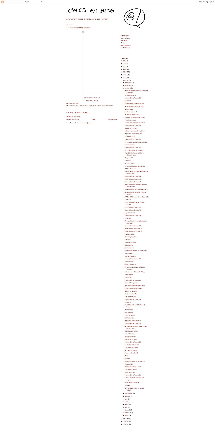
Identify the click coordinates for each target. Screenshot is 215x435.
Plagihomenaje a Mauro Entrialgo (134, 103)
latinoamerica (83, 105)
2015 (125, 66)
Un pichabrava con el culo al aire (134, 106)
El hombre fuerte (130, 145)
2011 (125, 77)
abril (126, 407)
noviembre (128, 85)
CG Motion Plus (129, 318)
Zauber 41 (128, 199)
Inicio (93, 119)
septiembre (128, 393)
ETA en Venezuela (130, 334)
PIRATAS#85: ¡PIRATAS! (132, 382)
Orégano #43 (129, 245)
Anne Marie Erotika (130, 242)
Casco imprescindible (131, 347)
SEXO (99, 19)
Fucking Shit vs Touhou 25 (133, 280)
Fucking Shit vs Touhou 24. (133, 299)
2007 (125, 424)
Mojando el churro (130, 336)
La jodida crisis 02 (130, 136)
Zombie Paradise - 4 (131, 112)
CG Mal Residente (130, 169)
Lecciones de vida (130, 95)
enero (127, 415)
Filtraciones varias (130, 120)
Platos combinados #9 (131, 353)
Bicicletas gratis (129, 248)
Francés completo (130, 296)
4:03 (77, 103)
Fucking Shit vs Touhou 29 (133, 176)
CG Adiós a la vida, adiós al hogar (135, 117)
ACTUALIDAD (70, 19)
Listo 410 (127, 385)
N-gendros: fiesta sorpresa (133, 320)
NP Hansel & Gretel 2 (131, 350)
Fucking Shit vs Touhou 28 (133, 215)
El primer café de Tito (131, 294)
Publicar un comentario (73, 116)
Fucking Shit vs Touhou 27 (133, 226)
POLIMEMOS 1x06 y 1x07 (133, 367)
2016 (125, 63)
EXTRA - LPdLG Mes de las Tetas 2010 (137, 197)
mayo (127, 404)
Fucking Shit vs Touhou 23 (133, 323)
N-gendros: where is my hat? (133, 133)
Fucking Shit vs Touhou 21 (133, 375)
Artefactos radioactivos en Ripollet (135, 123)
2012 (125, 74)
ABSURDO (105, 19)
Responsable (129, 309)
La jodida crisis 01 (130, 213)
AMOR (94, 19)
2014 (125, 69)
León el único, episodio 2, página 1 (135, 131)
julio (126, 399)
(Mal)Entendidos (129, 234)
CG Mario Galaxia (130, 256)
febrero (127, 412)
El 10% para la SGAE (131, 331)
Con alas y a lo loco (130, 369)
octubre (127, 88)
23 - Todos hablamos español (78, 28)
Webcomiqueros (126, 45)
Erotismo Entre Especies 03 (133, 179)
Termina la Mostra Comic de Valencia (136, 142)
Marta (126, 355)
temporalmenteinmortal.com (92, 97)
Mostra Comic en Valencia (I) (133, 231)
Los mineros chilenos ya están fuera (136, 250)
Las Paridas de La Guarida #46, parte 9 (136, 189)
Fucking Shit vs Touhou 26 (133, 259)
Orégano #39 (129, 364)
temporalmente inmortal (105, 105)
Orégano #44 (129, 158)
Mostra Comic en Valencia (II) (133, 228)
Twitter (96, 100)
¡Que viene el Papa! (131, 339)
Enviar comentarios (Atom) (83, 123)
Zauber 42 (128, 160)
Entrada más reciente (72, 119)
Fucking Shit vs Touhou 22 (133, 342)
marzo (127, 410)
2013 (125, 72)
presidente (92, 105)
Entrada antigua (112, 119)
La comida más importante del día (135, 166)
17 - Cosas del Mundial (131, 344)
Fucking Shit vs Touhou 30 (133, 147)
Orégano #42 (129, 253)
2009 (125, 419)
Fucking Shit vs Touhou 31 (133, 139)
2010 (125, 80)
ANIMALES (79, 19)
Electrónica (128, 218)
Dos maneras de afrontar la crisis (135, 285)
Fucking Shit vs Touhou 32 (133, 125)
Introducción (125, 35)
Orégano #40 (129, 274)
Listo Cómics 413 (130, 372)
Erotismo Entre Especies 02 (133, 207)
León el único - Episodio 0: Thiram (135, 272)
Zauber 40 (128, 239)
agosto (127, 396)
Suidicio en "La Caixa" (131, 128)
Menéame (128, 302)
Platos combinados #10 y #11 (133, 288)
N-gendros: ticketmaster (132, 114)
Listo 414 (127, 358)
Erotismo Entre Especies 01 (133, 210)
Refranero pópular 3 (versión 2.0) (135, 361)
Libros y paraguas (130, 264)
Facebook (89, 100)
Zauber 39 (128, 277)
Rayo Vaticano (129, 312)
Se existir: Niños (129, 163)
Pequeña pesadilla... (131, 237)
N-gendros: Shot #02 (131, 291)
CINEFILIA (87, 19)
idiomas (75, 105)
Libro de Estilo (125, 38)
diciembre (128, 82)
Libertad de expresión (131, 283)
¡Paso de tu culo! (130, 315)
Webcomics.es (125, 47)
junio (126, 402)
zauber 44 (128, 100)
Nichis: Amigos (129, 109)
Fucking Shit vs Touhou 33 (133, 98)
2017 (125, 61)
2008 (125, 421)
